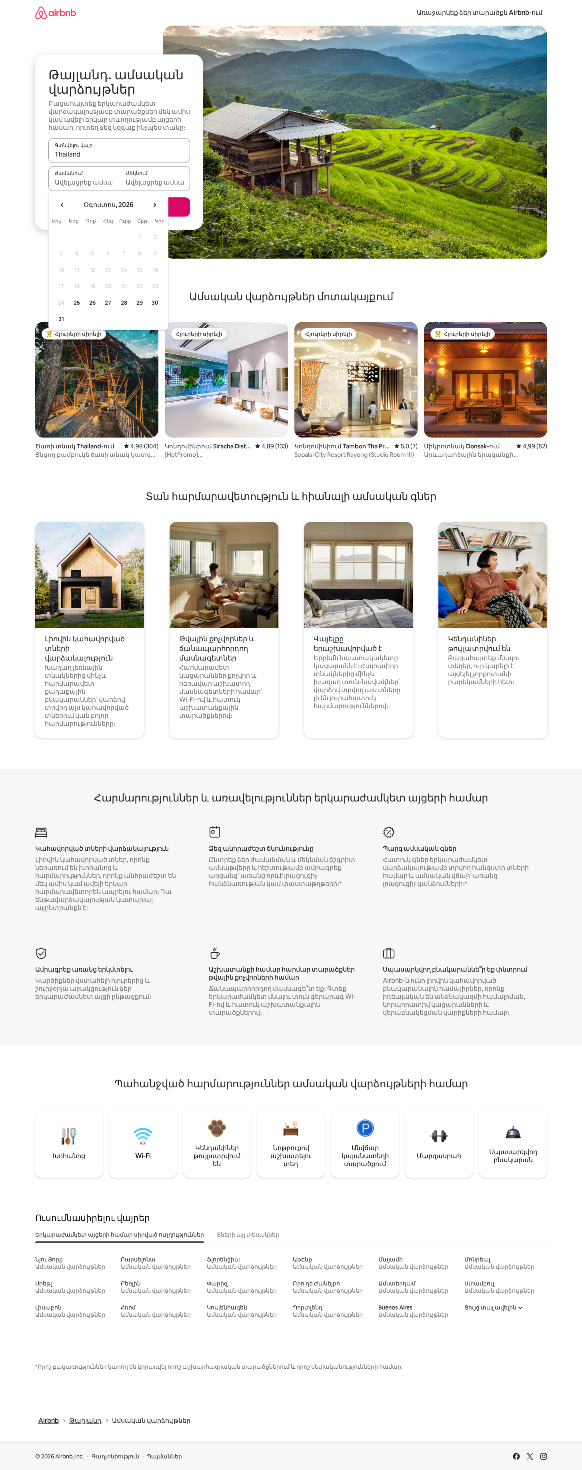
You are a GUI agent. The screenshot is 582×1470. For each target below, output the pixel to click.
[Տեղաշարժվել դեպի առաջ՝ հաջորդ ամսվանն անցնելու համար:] (154, 205)
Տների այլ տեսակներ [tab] (248, 1234)
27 (108, 302)
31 (61, 319)
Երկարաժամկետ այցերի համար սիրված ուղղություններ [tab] (119, 1234)
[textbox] (84, 182)
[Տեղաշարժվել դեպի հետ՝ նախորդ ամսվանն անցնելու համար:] (62, 205)
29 (139, 302)
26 (92, 302)
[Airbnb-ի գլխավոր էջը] (55, 12)
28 (124, 302)
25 (77, 302)
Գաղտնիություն (115, 1456)
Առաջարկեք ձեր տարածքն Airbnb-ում (479, 12)
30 (155, 302)
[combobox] (119, 154)
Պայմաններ (164, 1456)
